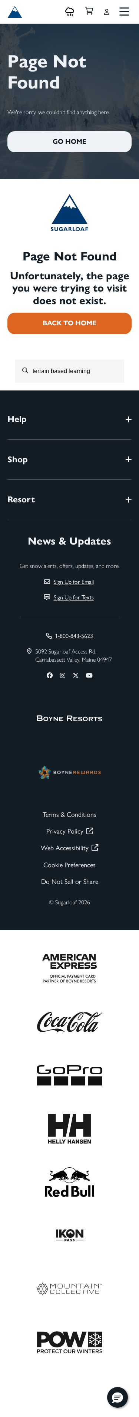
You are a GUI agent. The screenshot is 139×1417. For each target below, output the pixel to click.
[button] (117, 1397)
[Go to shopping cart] (89, 11)
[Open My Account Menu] (106, 11)
